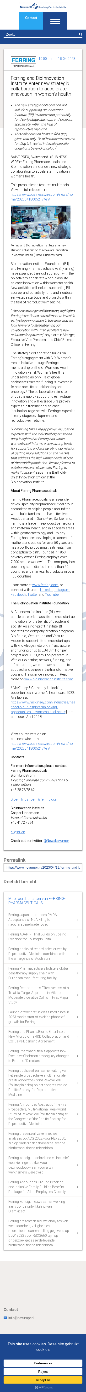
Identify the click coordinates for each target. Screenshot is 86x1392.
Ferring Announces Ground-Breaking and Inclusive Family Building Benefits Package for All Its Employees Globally (37, 1187)
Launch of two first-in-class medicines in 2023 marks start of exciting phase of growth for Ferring (38, 1017)
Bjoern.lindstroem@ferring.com (34, 799)
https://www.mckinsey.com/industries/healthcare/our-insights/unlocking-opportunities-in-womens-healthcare (43, 707)
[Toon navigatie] (55, 21)
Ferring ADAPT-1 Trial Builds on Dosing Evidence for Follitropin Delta (37, 936)
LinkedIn (46, 590)
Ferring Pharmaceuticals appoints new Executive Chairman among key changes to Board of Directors (38, 1056)
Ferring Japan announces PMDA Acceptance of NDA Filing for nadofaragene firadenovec (32, 919)
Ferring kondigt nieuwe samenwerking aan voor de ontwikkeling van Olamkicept (36, 1206)
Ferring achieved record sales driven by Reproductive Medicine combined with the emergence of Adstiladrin (37, 953)
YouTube (52, 594)
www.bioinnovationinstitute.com (48, 679)
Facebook (18, 594)
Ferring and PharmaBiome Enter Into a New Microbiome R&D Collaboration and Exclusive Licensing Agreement (38, 1036)
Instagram (61, 590)
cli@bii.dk (18, 832)
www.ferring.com (45, 585)
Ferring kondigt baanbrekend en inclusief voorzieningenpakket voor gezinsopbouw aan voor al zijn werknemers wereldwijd (38, 1165)
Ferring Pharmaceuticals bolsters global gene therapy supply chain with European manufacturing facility (38, 973)
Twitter (32, 594)
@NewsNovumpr (56, 841)
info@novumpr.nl (21, 1318)
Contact (31, 18)
